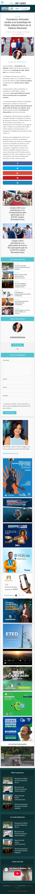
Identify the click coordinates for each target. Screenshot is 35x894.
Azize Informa (13, 886)
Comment (6, 360)
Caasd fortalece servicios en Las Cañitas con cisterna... (22, 311)
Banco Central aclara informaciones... (20, 797)
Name (5, 379)
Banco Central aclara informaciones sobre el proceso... (20, 276)
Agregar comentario (23, 32)
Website (5, 395)
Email (5, 387)
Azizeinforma (19, 34)
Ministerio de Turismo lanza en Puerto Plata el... (21, 789)
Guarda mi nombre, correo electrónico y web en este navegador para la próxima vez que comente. (16, 406)
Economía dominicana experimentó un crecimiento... (21, 302)
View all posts (17, 345)
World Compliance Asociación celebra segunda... (21, 806)
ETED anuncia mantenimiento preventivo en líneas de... (22, 293)
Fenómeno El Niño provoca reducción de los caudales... (22, 267)
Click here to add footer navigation (17, 891)
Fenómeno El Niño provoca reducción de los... (17, 756)
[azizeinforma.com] (17, 2)
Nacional (17, 17)
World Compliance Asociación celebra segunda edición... (20, 285)
